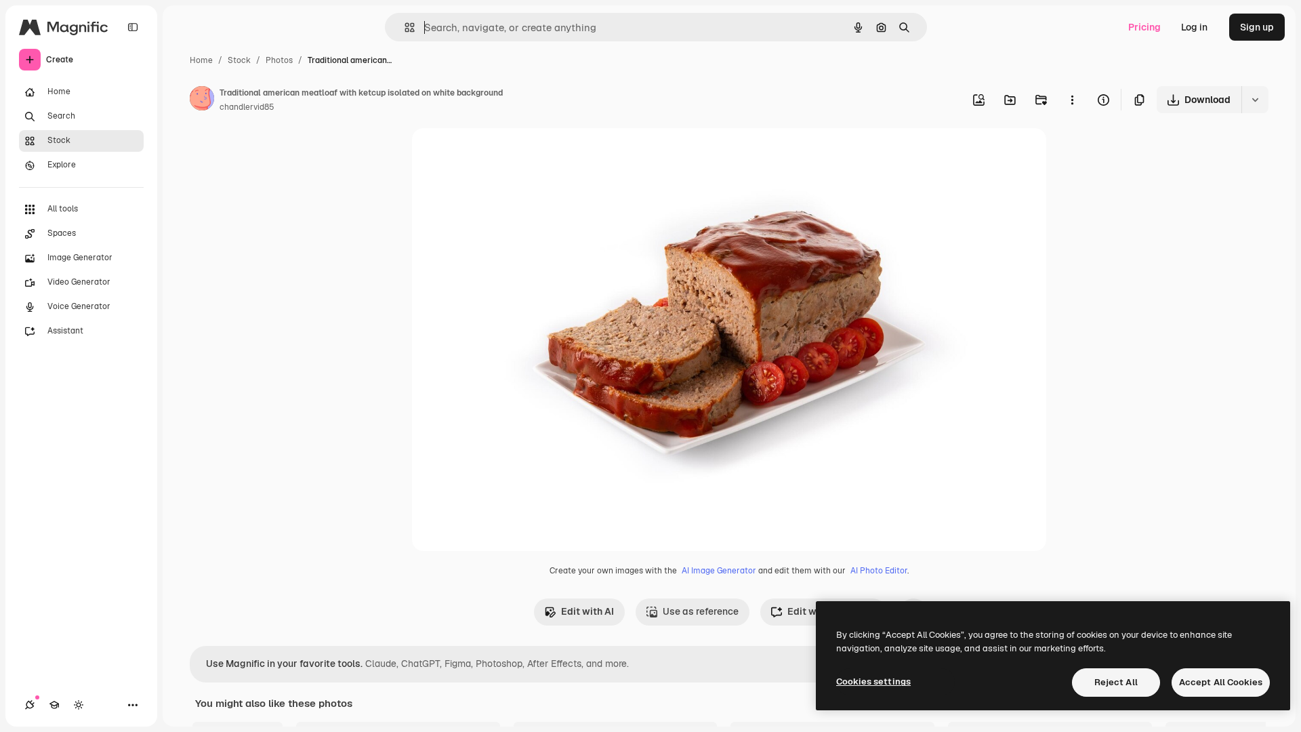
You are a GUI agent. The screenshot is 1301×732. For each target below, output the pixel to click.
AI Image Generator (719, 570)
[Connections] (30, 705)
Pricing (1144, 27)
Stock (239, 60)
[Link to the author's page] (202, 100)
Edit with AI (587, 611)
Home (201, 60)
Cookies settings (873, 681)
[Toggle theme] (78, 705)
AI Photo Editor (878, 570)
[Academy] (54, 705)
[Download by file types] (1254, 99)
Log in (1194, 27)
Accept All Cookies (1220, 682)
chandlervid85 (247, 107)
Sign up (1257, 27)
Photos (279, 60)
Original (499, 154)
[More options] (1072, 99)
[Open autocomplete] (404, 27)
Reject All (1116, 682)
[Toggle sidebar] (133, 27)
